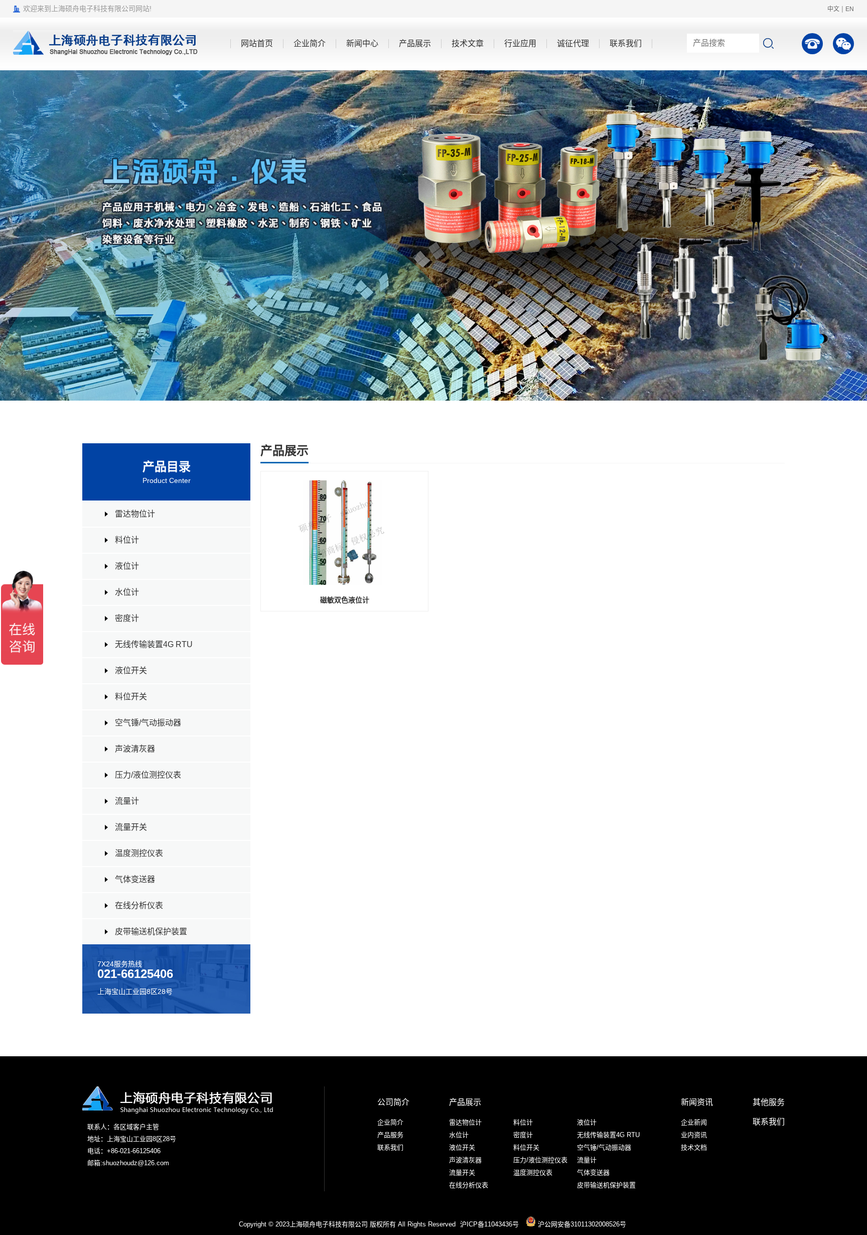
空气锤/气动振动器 (148, 722)
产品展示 (465, 1102)
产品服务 (390, 1135)
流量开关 (131, 827)
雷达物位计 (135, 514)
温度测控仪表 (139, 853)
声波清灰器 (135, 749)
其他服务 (769, 1102)
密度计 (127, 618)
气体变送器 (135, 879)
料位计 (127, 540)
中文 (833, 9)
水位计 (127, 592)
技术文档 (694, 1147)
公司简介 (393, 1102)
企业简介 (390, 1122)
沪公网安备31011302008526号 (581, 1224)
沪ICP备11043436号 (489, 1224)
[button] (844, 235)
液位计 (127, 566)
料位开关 (131, 696)
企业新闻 (694, 1122)
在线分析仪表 (139, 905)
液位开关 (131, 670)
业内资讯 (694, 1135)
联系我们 (390, 1147)
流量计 (127, 801)
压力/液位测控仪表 (148, 775)
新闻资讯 (697, 1102)
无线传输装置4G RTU (154, 644)
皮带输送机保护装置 (151, 931)
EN (849, 9)
